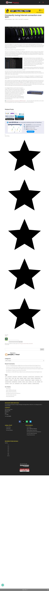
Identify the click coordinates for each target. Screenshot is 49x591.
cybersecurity (37, 376)
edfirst (10, 378)
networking (37, 380)
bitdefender (20, 376)
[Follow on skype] (30, 422)
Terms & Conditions (9, 430)
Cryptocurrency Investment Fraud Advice (19, 370)
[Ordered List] (13, 341)
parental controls (8, 381)
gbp (15, 378)
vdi (41, 381)
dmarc (6, 378)
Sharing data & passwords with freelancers (13, 393)
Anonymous (8, 367)
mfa (18, 380)
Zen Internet (20, 84)
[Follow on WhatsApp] (27, 422)
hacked (28, 378)
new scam (7, 365)
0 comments (25, 19)
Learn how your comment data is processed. (25, 343)
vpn (13, 383)
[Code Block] (17, 341)
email (13, 378)
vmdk (11, 383)
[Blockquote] (16, 341)
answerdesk (10, 376)
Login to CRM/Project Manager (11, 390)
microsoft (22, 380)
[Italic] (10, 341)
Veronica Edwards (9, 368)
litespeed (6, 380)
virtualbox (7, 383)
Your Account (8, 388)
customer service (31, 376)
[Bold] (9, 341)
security (30, 381)
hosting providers (37, 378)
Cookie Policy (8, 428)
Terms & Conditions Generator (11, 394)
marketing (15, 380)
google (25, 378)
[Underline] (11, 341)
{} (19, 341)
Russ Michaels (9, 19)
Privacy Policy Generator (10, 396)
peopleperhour (14, 381)
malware (11, 380)
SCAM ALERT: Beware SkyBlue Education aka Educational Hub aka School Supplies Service (26, 365)
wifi (21, 383)
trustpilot (38, 381)
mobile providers (28, 380)
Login (6, 335)
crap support (25, 376)
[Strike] (12, 341)
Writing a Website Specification (11, 391)
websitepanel (17, 383)
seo (33, 381)
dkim (41, 376)
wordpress (29, 383)
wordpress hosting (36, 383)
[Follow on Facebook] (20, 422)
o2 (40, 380)
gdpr (18, 378)
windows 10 (25, 383)
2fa (5, 376)
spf (35, 381)
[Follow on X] (23, 422)
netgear (33, 380)
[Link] (18, 341)
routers (23, 381)
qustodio (19, 381)
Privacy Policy (8, 427)
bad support (15, 376)
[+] (21, 341)
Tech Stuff (20, 19)
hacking (32, 378)
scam (27, 381)
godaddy (21, 378)
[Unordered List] (14, 341)
